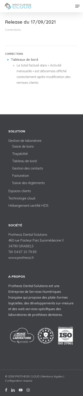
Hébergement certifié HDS (28, 205)
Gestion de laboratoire (25, 141)
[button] (77, 6)
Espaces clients (19, 191)
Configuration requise (18, 380)
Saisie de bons (23, 146)
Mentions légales (52, 376)
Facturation (20, 176)
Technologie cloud (21, 198)
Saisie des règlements (28, 183)
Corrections (13, 30)
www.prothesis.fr (21, 258)
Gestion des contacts (27, 168)
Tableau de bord (24, 161)
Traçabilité (20, 154)
